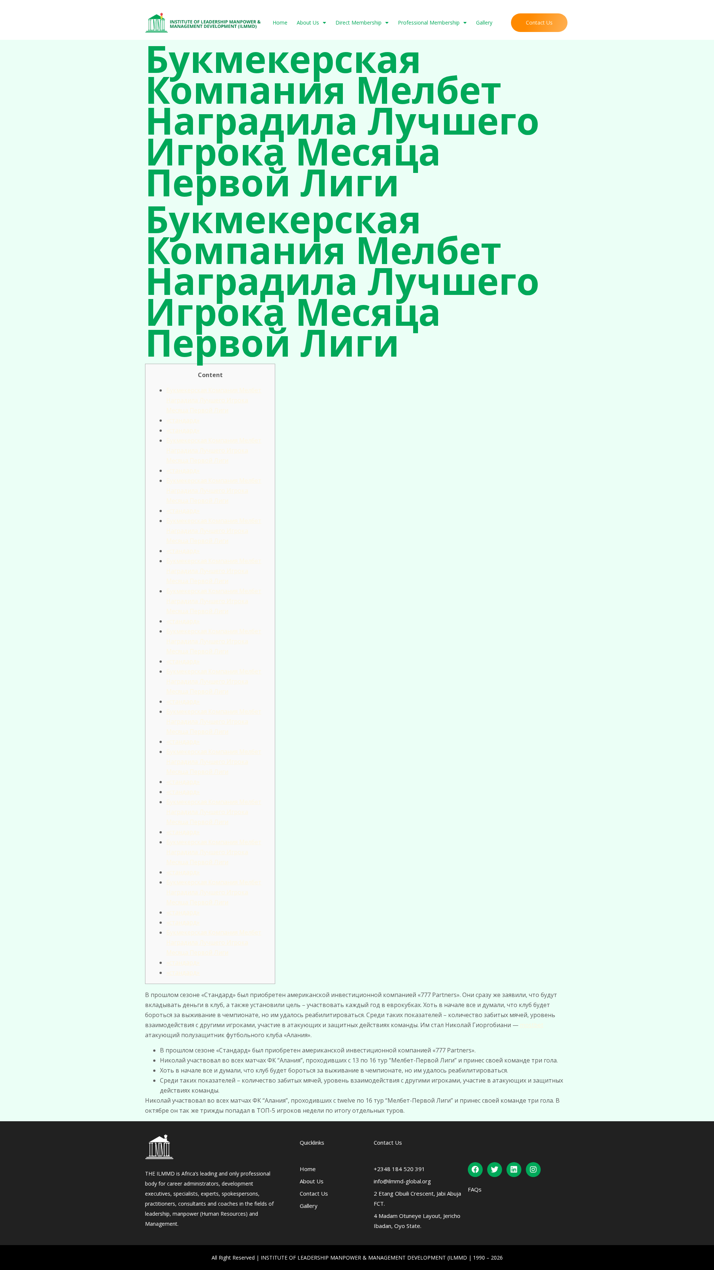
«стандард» (183, 420)
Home (280, 22)
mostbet (531, 1025)
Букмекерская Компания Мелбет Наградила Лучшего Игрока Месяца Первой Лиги (213, 400)
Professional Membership (429, 22)
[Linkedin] (513, 1169)
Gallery (484, 22)
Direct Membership (358, 22)
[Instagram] (533, 1169)
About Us (308, 22)
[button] (539, 22)
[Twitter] (494, 1169)
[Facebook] (475, 1169)
